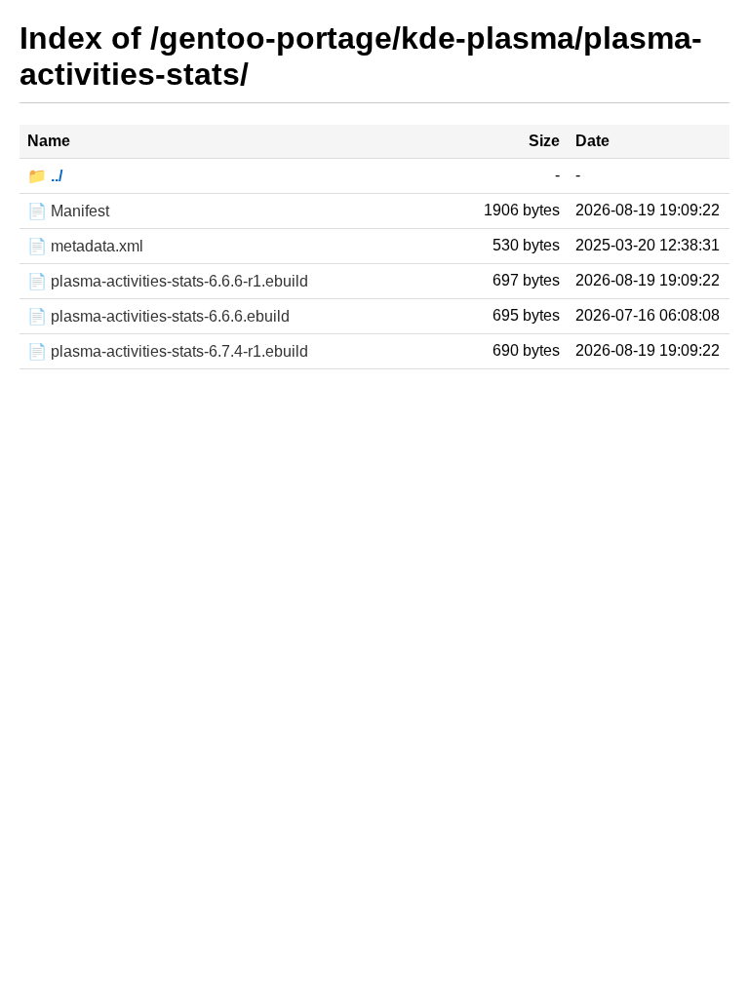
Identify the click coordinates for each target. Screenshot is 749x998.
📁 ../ (44, 176)
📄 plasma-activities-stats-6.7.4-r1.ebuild (167, 351)
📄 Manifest (68, 211)
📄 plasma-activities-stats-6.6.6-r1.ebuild (167, 281)
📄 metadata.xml (85, 246)
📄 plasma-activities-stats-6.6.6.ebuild (158, 316)
